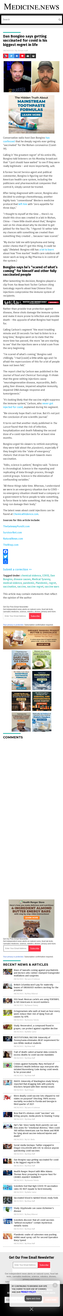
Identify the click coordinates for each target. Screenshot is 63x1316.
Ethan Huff (23, 50)
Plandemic (42, 582)
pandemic (28, 582)
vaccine (21, 586)
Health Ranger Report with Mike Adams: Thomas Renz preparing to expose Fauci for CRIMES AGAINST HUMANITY (35, 1174)
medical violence (12, 582)
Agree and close (33, 1298)
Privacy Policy (28, 1292)
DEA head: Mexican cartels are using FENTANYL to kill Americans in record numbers (36, 1000)
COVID (45, 575)
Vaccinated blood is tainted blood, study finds (36, 1198)
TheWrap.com (11, 544)
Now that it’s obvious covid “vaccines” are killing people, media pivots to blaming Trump (36, 1114)
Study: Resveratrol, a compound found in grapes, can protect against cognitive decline (36, 1027)
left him (23, 204)
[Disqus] (31, 780)
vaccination (9, 586)
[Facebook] (31, 551)
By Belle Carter (30, 1032)
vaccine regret (35, 586)
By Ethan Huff (30, 1046)
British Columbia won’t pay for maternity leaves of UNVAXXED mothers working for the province (36, 987)
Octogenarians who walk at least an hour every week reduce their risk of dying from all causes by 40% (37, 1014)
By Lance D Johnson (32, 979)
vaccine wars (52, 586)
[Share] (31, 561)
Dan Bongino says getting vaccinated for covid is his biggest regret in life (36, 1161)
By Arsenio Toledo (32, 1020)
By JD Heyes (29, 1090)
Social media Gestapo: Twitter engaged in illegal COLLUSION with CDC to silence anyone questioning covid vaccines (36, 1148)
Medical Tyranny (41, 579)
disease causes (22, 579)
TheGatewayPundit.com (16, 526)
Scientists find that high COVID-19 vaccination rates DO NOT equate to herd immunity (36, 1187)
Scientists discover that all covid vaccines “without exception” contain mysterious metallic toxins (34, 1223)
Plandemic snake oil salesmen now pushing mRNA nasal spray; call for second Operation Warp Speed (36, 1237)
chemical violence (31, 575)
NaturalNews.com (13, 538)
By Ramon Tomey (31, 1005)
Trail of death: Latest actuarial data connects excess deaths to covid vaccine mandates (35, 1053)
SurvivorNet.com (12, 532)
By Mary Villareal (31, 994)
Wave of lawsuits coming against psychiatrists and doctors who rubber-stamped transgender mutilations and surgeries (37, 973)
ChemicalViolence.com (25, 514)
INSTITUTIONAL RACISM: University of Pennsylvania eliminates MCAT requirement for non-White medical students (36, 1040)
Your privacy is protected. (13, 625)
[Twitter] (31, 556)
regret (52, 582)
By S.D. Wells (30, 1140)
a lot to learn (46, 249)
